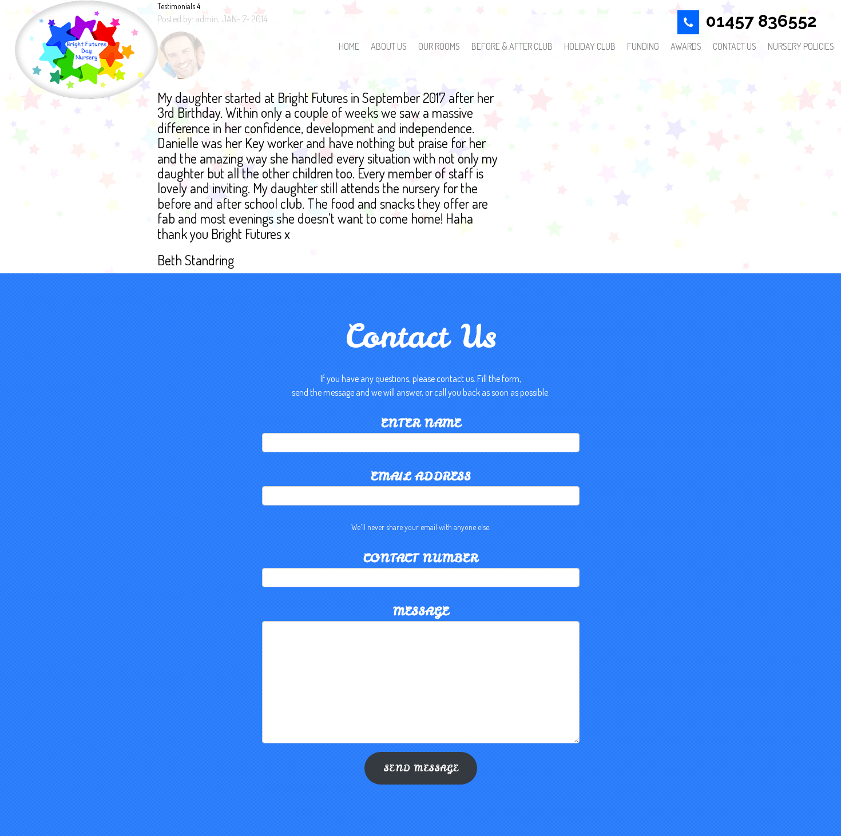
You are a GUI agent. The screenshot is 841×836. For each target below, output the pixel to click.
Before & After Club (512, 46)
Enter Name (421, 423)
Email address (421, 476)
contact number (420, 558)
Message (421, 611)
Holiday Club (590, 46)
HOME (349, 46)
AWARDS (686, 46)
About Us (389, 46)
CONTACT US (734, 46)
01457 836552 (761, 21)
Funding (643, 46)
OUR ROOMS (439, 46)
